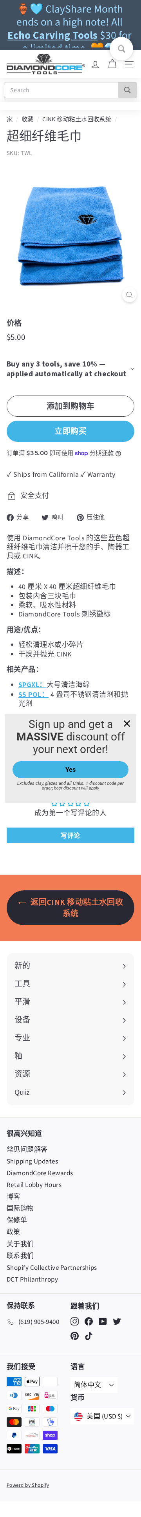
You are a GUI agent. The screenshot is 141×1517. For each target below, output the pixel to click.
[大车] (112, 64)
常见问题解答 (27, 1149)
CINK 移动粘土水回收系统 (76, 119)
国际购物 (20, 1208)
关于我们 (20, 1244)
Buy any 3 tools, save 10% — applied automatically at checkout (67, 368)
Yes (70, 769)
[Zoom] (129, 295)
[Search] (127, 90)
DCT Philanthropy (32, 1279)
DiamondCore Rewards (40, 1173)
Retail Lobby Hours (34, 1185)
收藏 (28, 119)
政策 (13, 1232)
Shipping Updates (32, 1161)
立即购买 (70, 431)
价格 (14, 323)
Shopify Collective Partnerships (52, 1268)
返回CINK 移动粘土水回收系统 (76, 907)
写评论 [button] (70, 835)
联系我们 (20, 1256)
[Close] (127, 723)
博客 (13, 1197)
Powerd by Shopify (28, 1485)
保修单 (17, 1220)
